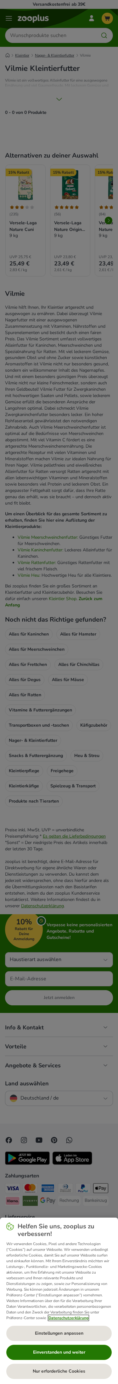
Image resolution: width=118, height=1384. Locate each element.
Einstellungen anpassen (59, 1333)
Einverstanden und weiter (59, 1352)
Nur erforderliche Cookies (59, 1371)
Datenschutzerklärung (68, 1317)
